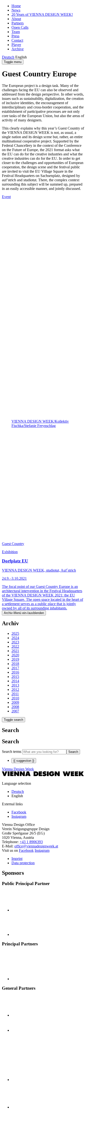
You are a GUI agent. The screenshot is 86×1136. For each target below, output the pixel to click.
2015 (15, 677)
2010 (15, 698)
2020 (15, 655)
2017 (15, 668)
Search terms (11, 752)
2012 (15, 689)
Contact (17, 40)
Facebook (26, 850)
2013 (15, 685)
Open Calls (19, 27)
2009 (15, 702)
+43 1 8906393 (31, 842)
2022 (15, 646)
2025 (15, 633)
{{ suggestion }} (23, 760)
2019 (15, 659)
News (15, 10)
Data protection (23, 863)
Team (15, 32)
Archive (17, 49)
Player (16, 45)
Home (16, 6)
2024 (15, 638)
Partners (17, 23)
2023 (15, 642)
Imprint (16, 859)
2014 (15, 681)
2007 (15, 711)
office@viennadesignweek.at (36, 846)
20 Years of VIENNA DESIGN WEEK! (42, 14)
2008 (15, 707)
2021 (15, 651)
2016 (15, 672)
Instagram (42, 850)
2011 (15, 694)
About (16, 19)
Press (15, 36)
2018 (15, 664)
